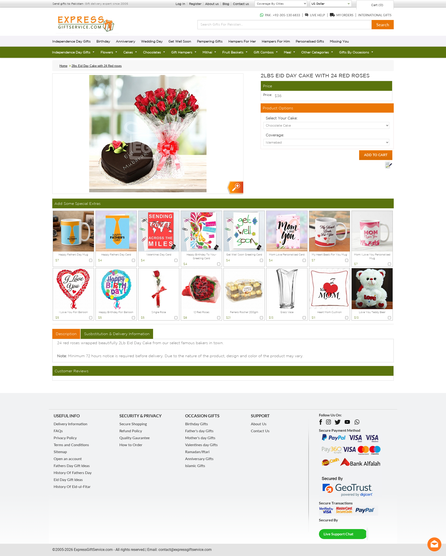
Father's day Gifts (199, 430)
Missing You (339, 41)
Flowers (107, 52)
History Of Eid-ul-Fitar (72, 486)
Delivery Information (70, 424)
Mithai (207, 52)
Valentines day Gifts (201, 444)
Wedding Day (152, 41)
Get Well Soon (179, 41)
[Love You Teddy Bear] (372, 288)
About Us (258, 424)
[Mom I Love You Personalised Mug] (372, 231)
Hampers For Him (276, 41)
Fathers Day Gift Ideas (72, 465)
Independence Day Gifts (71, 41)
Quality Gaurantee (134, 437)
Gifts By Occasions (354, 52)
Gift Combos (264, 52)
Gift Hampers (181, 52)
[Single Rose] (158, 288)
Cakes (128, 52)
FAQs (58, 430)
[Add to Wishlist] (388, 164)
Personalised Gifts (310, 41)
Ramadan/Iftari (197, 451)
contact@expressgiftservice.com (184, 549)
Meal (287, 52)
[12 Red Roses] (201, 288)
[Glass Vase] (286, 288)
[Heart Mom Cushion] (329, 288)
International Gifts (374, 15)
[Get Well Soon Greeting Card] (244, 231)
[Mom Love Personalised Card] (286, 231)
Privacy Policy (65, 437)
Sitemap (60, 451)
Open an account (68, 458)
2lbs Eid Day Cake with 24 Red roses (97, 66)
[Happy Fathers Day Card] (116, 231)
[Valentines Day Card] (158, 231)
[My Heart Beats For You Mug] (329, 231)
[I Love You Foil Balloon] (73, 288)
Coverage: (275, 135)
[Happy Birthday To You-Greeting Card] (201, 231)
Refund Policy (130, 430)
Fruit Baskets (232, 52)
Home (63, 66)
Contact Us (260, 430)
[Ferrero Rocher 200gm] (244, 288)
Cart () (376, 5)
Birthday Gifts (196, 424)
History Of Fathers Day (73, 472)
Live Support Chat (338, 534)
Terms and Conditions (71, 444)
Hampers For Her (242, 41)
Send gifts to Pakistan (67, 3)
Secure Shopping (133, 424)
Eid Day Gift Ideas (68, 479)
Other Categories (315, 52)
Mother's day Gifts (200, 437)
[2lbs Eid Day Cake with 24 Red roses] (235, 188)
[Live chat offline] (434, 544)
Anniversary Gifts (199, 458)
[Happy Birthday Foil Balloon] (116, 288)
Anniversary (125, 41)
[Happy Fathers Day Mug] (73, 231)
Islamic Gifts (195, 465)
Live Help (317, 15)
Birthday (103, 41)
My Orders (344, 15)
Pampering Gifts (210, 41)
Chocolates (152, 52)
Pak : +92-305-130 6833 (282, 15)
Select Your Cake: (282, 118)
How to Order (130, 444)
